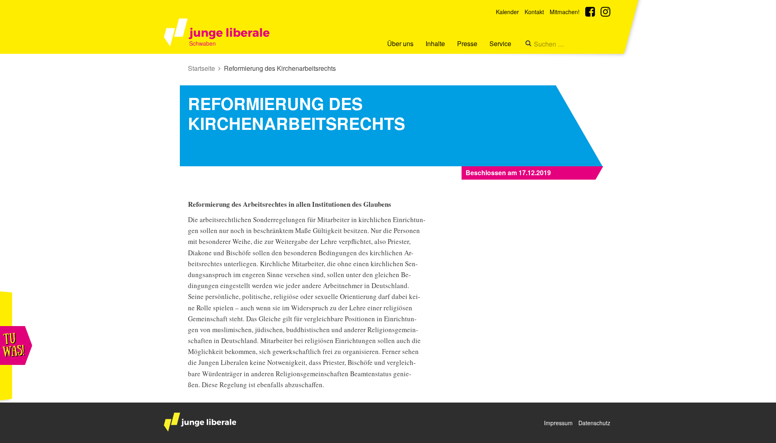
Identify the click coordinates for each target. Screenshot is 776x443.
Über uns (400, 43)
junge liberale (200, 422)
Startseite (201, 68)
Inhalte (435, 43)
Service (500, 43)
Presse (467, 43)
